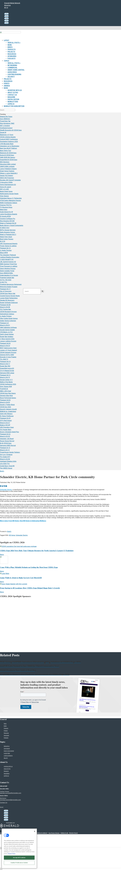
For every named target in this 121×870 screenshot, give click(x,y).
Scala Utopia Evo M (6, 212)
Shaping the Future (6, 116)
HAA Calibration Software (8, 327)
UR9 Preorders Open (7, 427)
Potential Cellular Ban (7, 278)
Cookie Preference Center (19, 862)
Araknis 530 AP (5, 425)
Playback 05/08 (5, 305)
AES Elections (4, 162)
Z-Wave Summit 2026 (7, 339)
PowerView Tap (5, 121)
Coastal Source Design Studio (10, 296)
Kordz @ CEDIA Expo (7, 155)
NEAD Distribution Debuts (8, 203)
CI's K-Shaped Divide (7, 371)
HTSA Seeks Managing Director (10, 200)
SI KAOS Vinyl (4, 228)
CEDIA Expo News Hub (7, 293)
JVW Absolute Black (6, 144)
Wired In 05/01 (5, 325)
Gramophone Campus (7, 314)
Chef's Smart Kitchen (7, 334)
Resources (12, 54)
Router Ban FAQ (5, 366)
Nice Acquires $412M (7, 221)
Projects (11, 52)
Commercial (12, 67)
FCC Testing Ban (5, 309)
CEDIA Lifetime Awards (8, 137)
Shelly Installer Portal (7, 271)
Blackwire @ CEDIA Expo (8, 153)
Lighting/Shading (14, 74)
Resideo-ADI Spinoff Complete (10, 180)
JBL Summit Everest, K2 (8, 262)
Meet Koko (3, 209)
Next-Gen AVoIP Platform (8, 148)
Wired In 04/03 (5, 402)
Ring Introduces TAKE (7, 123)
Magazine (11, 97)
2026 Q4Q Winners (6, 414)
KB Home (12, 535)
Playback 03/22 (5, 434)
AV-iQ (6, 8)
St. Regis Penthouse (7, 416)
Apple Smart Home (6, 191)
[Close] (35, 831)
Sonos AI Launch (5, 187)
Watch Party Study (6, 237)
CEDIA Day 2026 (5, 407)
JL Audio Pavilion (6, 250)
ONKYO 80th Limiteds (7, 166)
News (10, 45)
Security (11, 77)
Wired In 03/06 (5, 459)
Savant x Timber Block (7, 405)
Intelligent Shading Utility (8, 461)
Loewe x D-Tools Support (8, 350)
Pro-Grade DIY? (5, 457)
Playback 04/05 (5, 400)
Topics (6, 61)
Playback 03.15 (5, 448)
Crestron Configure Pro (7, 219)
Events (6, 83)
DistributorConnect (6, 128)
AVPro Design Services (8, 230)
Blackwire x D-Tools (6, 135)
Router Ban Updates (6, 337)
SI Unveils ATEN (5, 216)
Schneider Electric (6, 490)
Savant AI (3, 132)
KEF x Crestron (5, 126)
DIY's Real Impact (6, 420)
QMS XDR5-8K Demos (7, 157)
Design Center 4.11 (6, 380)
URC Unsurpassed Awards (8, 244)
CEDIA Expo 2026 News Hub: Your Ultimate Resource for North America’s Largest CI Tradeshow (37, 550)
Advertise (7, 5)
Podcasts (11, 58)
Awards (7, 86)
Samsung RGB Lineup (7, 373)
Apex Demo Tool (5, 151)
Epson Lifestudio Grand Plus (9, 432)
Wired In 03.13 (5, 450)
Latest (6, 40)
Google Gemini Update (7, 330)
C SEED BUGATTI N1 (7, 259)
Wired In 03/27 (5, 423)
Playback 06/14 (5, 248)
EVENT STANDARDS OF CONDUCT (38, 833)
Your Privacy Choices (53, 833)
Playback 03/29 (5, 418)
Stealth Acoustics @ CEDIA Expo (11, 130)
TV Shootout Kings (6, 207)
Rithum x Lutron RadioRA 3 (8, 173)
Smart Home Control (16, 70)
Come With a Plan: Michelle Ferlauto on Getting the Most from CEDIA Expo (29, 567)
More (6, 88)
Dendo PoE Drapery (6, 175)
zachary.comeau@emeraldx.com (10, 793)
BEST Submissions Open (8, 348)
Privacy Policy (11, 853)
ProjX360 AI (4, 389)
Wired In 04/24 (5, 346)
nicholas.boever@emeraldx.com (10, 800)
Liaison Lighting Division (8, 341)
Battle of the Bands (6, 382)
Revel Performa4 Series (8, 398)
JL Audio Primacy (6, 316)
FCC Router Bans (5, 430)
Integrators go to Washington (9, 146)
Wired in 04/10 (5, 377)
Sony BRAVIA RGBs (6, 273)
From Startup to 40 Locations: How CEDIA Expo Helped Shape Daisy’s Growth (30, 588)
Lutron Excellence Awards (8, 214)
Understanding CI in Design (9, 275)
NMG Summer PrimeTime (8, 264)
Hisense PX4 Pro (6, 205)
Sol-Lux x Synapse (6, 454)
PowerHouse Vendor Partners (10, 452)
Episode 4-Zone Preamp (8, 357)
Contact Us (12, 95)
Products (12, 49)
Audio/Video (12, 72)
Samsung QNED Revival (8, 445)
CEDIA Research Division (8, 312)
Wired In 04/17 (5, 364)
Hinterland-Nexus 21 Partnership (11, 198)
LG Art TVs (3, 282)
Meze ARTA (4, 253)
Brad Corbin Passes (6, 239)
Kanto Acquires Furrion (7, 232)
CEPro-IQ (11, 104)
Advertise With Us (15, 90)
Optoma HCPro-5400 (7, 355)
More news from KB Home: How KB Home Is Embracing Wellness (23, 521)
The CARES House (6, 468)
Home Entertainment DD (8, 185)
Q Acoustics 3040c (6, 182)
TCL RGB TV (4, 359)
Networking (12, 65)
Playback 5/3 (4, 323)
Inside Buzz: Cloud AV (7, 466)
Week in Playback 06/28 (8, 223)
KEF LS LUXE (4, 189)
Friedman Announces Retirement (10, 284)
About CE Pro (13, 92)
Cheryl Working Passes (8, 268)
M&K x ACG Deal (5, 391)
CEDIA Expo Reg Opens (8, 393)
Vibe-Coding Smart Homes (9, 318)
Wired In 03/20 (5, 436)
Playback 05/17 (5, 289)
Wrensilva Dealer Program (8, 287)
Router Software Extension (9, 302)
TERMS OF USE (64, 833)
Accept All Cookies (19, 857)
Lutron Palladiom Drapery (8, 169)
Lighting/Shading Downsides (9, 257)
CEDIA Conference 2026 (8, 384)
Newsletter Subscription (14, 106)
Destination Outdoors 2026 (9, 141)
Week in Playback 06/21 (8, 234)
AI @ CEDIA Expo (5, 443)
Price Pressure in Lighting (8, 266)
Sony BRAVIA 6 (5, 119)
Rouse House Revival (7, 441)
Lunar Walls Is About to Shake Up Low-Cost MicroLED (21, 577)
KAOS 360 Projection (7, 178)
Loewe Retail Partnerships (9, 298)
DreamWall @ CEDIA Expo (8, 160)
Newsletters (13, 101)
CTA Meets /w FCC (6, 332)
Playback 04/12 (5, 375)
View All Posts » (14, 42)
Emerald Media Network (12, 3)
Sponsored (12, 56)
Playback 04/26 (5, 343)
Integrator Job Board (7, 439)
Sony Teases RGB (6, 386)
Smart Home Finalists (7, 171)
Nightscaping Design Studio (9, 194)
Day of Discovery (5, 291)
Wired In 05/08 (5, 307)
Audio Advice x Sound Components (11, 225)
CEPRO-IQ (6, 776)
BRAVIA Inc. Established (8, 411)
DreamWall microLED (7, 368)
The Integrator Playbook (8, 255)
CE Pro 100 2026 (5, 280)
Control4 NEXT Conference (9, 139)
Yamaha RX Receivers (7, 300)
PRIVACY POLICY (73, 833)
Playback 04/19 (5, 361)
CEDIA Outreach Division (8, 352)
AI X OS (2, 241)
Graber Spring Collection (8, 321)
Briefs (10, 47)
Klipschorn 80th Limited (8, 164)
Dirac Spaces (4, 196)
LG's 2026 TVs (5, 464)
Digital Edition (13, 99)
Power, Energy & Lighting (8, 246)
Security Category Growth (8, 409)
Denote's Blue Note (6, 395)
